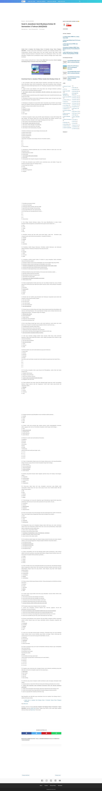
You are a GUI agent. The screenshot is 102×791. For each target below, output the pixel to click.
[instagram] (46, 781)
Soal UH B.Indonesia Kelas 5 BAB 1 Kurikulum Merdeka (74, 78)
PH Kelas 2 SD (75, 97)
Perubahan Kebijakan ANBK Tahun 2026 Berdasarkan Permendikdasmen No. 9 (71, 49)
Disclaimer (60, 785)
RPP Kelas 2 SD (76, 111)
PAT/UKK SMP (75, 91)
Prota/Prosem (75, 106)
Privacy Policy (53, 785)
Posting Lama (57, 775)
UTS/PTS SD (75, 128)
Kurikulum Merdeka (67, 110)
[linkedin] (55, 781)
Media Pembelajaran (67, 119)
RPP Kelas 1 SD (76, 108)
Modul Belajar (61, 1)
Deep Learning (66, 103)
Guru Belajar (66, 105)
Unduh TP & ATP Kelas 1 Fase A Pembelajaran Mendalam (73, 67)
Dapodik (65, 101)
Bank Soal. (33, 709)
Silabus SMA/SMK (76, 116)
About (41, 785)
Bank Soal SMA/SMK (52, 1)
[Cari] (80, 1)
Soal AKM (74, 119)
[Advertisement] (35, 8)
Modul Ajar (66, 122)
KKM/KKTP (66, 108)
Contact (46, 785)
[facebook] (26, 733)
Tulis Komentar (41, 29)
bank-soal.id (54, 789)
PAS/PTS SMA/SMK (67, 127)
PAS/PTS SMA (66, 125)
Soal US (74, 121)
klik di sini (26, 703)
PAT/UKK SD (75, 89)
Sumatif (74, 123)
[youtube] (60, 781)
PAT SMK (74, 87)
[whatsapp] (56, 733)
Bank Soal (25, 29)
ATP (64, 89)
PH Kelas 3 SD (75, 99)
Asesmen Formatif (67, 86)
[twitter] (36, 733)
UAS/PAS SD (75, 126)
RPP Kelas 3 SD (76, 113)
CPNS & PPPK (66, 99)
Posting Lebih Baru (25, 775)
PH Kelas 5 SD (75, 103)
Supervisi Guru (75, 125)
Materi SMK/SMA (67, 116)
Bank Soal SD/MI (31, 1)
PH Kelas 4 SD (75, 101)
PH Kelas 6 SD (75, 104)
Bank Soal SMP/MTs (41, 1)
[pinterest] (46, 733)
